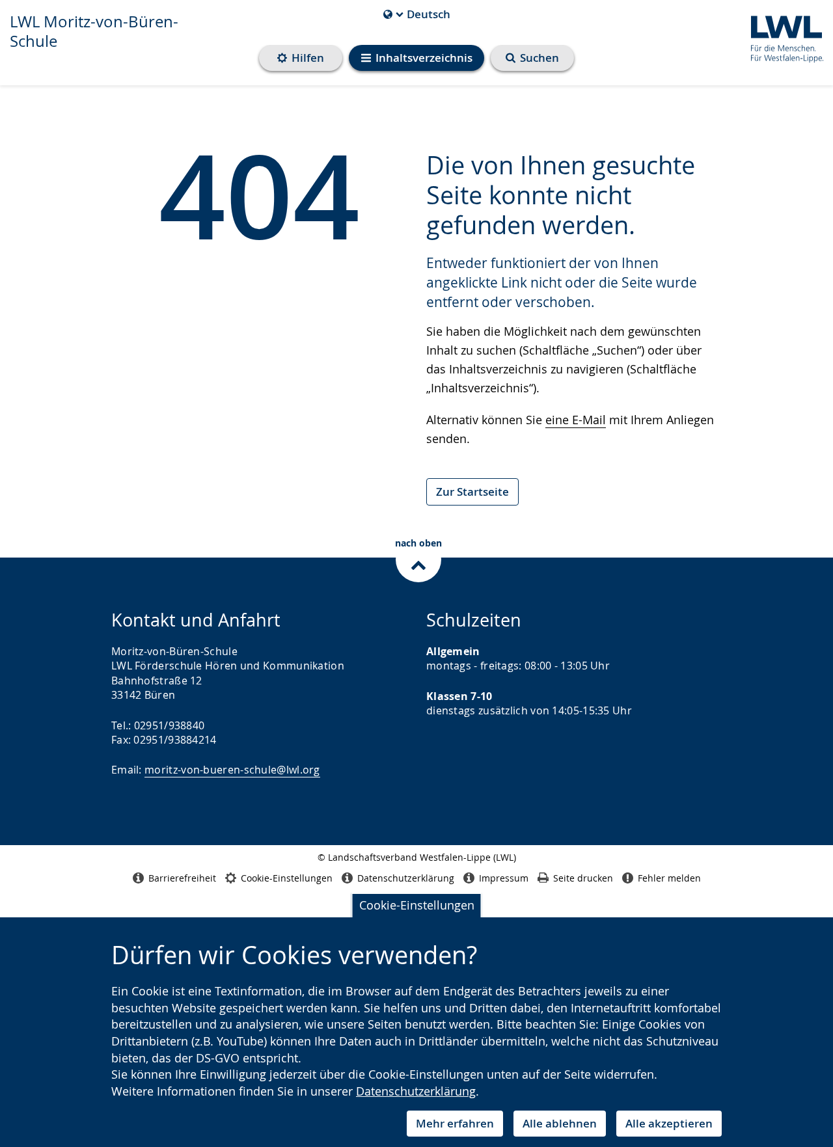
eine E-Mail (575, 419)
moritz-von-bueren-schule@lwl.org (232, 769)
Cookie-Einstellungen (416, 905)
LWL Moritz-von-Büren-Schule (94, 31)
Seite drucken (583, 878)
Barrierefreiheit (182, 878)
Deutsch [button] (416, 14)
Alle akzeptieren (669, 1123)
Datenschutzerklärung (416, 1091)
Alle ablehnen (560, 1123)
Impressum (503, 878)
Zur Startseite (472, 491)
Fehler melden (669, 878)
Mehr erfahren (455, 1123)
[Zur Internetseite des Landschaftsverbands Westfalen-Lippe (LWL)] (782, 37)
